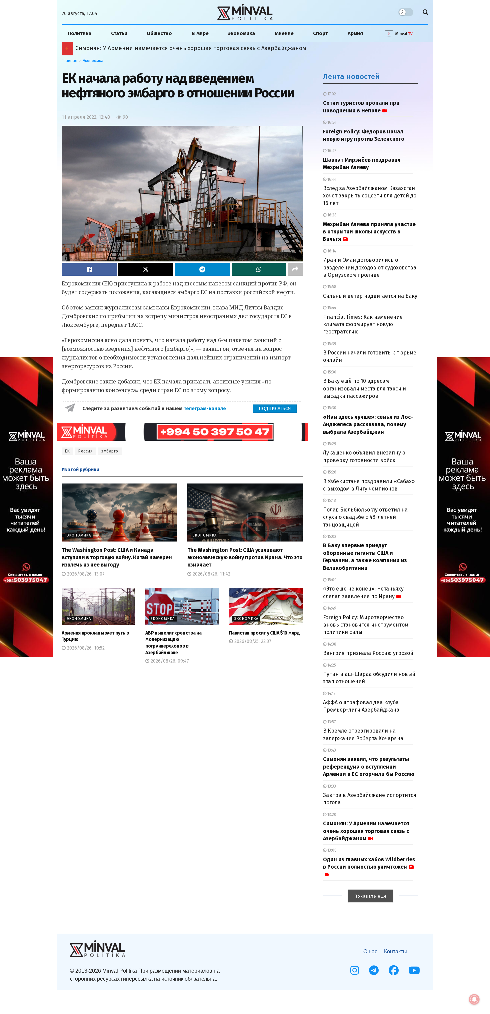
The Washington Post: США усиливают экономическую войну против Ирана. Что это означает (245, 557)
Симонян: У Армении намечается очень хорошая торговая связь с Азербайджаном (366, 831)
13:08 (331, 850)
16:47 (331, 150)
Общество (159, 33)
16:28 (331, 215)
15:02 (331, 536)
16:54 (331, 122)
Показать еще (370, 896)
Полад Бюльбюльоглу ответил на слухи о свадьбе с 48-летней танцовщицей (365, 517)
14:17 (330, 693)
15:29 (331, 443)
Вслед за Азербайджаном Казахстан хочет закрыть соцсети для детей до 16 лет (369, 195)
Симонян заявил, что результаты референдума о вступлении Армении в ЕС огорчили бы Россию (368, 766)
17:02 (331, 94)
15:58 (331, 286)
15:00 (331, 580)
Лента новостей (351, 76)
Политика (79, 33)
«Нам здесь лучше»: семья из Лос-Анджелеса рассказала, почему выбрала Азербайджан (368, 424)
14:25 (331, 665)
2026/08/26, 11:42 (210, 574)
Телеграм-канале (205, 408)
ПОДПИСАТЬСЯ (275, 408)
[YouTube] (414, 970)
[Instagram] (354, 970)
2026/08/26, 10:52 (85, 648)
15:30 (331, 372)
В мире (200, 33)
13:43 (331, 750)
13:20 (331, 814)
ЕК (67, 451)
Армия (355, 33)
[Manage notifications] (474, 999)
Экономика (241, 33)
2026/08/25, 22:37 (252, 641)
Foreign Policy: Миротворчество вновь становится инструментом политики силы (365, 625)
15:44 (331, 307)
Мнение (284, 33)
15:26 (331, 472)
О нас (370, 951)
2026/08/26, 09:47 (169, 661)
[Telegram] (374, 970)
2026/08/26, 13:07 (85, 574)
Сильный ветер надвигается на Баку (370, 296)
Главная (69, 60)
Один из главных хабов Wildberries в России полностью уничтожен (369, 863)
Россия (85, 451)
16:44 (331, 179)
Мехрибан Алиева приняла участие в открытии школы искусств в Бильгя (369, 231)
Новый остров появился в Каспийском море (137, 48)
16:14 (331, 251)
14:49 (331, 608)
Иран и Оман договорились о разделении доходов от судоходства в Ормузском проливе (369, 267)
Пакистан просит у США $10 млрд (264, 633)
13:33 (331, 786)
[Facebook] (394, 970)
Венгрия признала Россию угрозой (368, 653)
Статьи (119, 33)
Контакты (395, 951)
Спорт (320, 33)
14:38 (331, 644)
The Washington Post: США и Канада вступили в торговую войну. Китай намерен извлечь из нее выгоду (117, 557)
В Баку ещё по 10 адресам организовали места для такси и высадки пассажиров (364, 388)
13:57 (331, 722)
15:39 (331, 343)
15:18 (331, 500)
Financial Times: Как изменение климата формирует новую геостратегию (363, 324)
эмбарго (109, 451)
